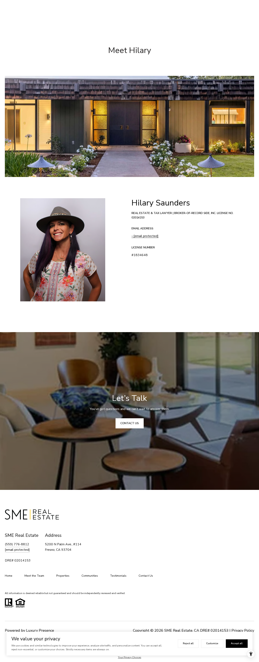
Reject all (188, 643)
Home (8, 576)
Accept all (237, 643)
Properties (62, 576)
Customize (212, 643)
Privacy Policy (242, 630)
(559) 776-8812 (17, 544)
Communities (90, 576)
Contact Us (146, 576)
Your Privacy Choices (129, 657)
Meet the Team (34, 576)
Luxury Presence (40, 630)
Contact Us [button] (129, 423)
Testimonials (118, 576)
